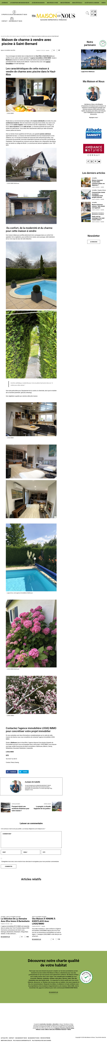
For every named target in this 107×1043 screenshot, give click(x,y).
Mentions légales (6, 1040)
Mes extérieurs (65, 2)
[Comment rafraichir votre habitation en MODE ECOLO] (98, 1009)
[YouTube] (95, 14)
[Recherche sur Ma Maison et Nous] (87, 13)
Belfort (69, 1029)
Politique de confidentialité (22, 1040)
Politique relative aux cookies (41, 1040)
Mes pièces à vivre (52, 2)
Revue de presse (45, 1038)
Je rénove (5, 2)
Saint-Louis (52, 1029)
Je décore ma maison (38, 2)
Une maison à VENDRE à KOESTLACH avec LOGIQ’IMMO (43, 921)
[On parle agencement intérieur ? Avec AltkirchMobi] (62, 1009)
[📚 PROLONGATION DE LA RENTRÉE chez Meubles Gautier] (8, 1009)
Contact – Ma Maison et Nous (12, 21)
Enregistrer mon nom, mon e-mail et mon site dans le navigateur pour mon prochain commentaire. (30, 861)
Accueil (2, 36)
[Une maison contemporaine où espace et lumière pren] (26, 1009)
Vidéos (103, 2)
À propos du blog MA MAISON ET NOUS (14, 14)
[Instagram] (95, 11)
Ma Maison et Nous (33, 1038)
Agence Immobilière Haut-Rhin (24, 36)
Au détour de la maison (92, 2)
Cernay (43, 1029)
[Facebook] (92, 11)
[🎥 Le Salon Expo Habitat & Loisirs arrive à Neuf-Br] (44, 1009)
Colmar (72, 1028)
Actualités (3, 916)
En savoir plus (5, 936)
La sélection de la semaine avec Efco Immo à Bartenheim (15, 919)
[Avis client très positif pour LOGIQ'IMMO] (47, 900)
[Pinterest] (92, 14)
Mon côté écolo (77, 2)
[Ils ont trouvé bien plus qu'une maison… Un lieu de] (80, 1009)
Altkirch (47, 1029)
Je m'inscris (93, 241)
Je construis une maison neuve (19, 2)
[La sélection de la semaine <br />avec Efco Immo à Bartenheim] (15, 900)
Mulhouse (38, 1029)
